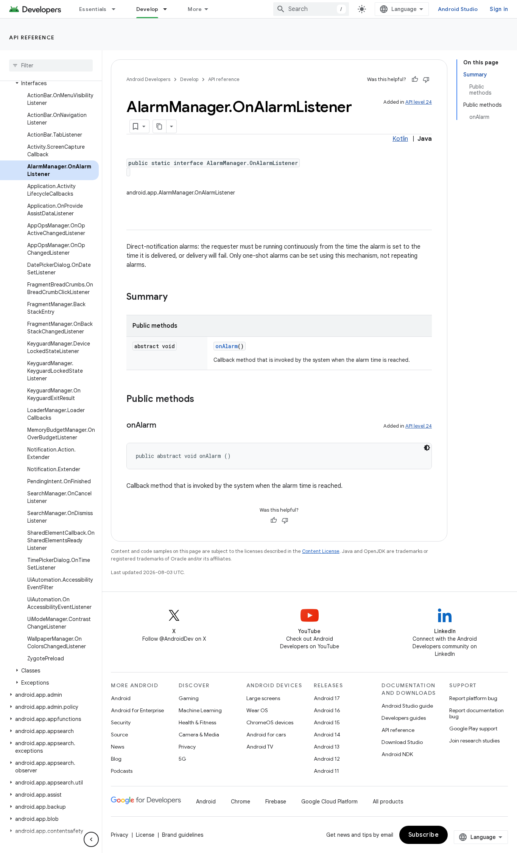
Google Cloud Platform (329, 801)
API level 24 (418, 102)
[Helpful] (414, 79)
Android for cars (266, 734)
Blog (116, 758)
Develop (147, 9)
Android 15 (327, 722)
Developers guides (404, 717)
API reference (32, 37)
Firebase (275, 801)
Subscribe (423, 835)
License (145, 835)
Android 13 (326, 746)
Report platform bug (473, 698)
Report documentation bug (476, 713)
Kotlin (400, 139)
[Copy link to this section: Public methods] (201, 399)
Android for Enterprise (137, 710)
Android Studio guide (407, 705)
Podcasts (121, 770)
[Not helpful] (426, 79)
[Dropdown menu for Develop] (168, 9)
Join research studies (474, 740)
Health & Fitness (197, 722)
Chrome (240, 801)
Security (121, 722)
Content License (320, 551)
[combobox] (311, 9)
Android (121, 698)
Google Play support (473, 728)
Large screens (263, 698)
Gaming (189, 698)
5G (182, 758)
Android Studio (458, 9)
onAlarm (226, 346)
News (117, 746)
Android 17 (327, 698)
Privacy (187, 746)
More (195, 9)
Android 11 (326, 770)
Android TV (259, 746)
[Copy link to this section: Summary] (175, 297)
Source (119, 734)
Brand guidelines (182, 835)
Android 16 (327, 710)
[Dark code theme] (426, 447)
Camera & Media (199, 734)
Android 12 (327, 758)
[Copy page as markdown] (160, 126)
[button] (49, 83)
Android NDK (397, 754)
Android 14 (327, 734)
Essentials (93, 9)
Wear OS (257, 710)
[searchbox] (51, 65)
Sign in (499, 9)
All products (388, 801)
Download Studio (402, 742)
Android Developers (148, 79)
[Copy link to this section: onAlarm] (163, 425)
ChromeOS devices (269, 722)
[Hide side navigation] (91, 839)
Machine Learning (200, 710)
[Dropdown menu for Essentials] (117, 9)
